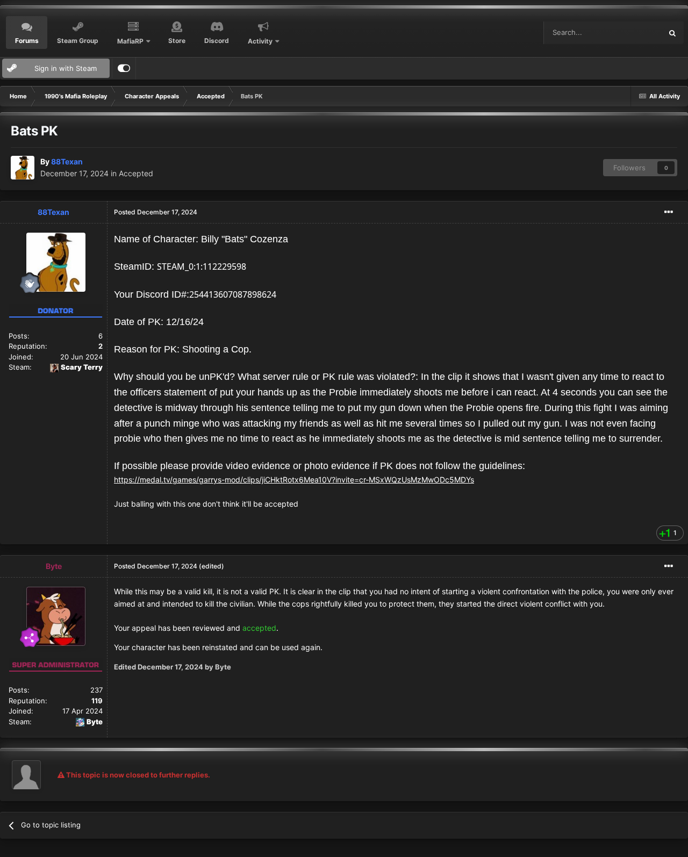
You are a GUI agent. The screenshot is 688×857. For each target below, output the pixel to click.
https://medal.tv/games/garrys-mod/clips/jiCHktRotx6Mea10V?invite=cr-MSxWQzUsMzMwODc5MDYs (294, 479)
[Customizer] (123, 68)
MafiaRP (130, 41)
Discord (216, 41)
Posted (155, 212)
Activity (260, 41)
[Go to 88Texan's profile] (22, 167)
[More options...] (668, 212)
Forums (27, 41)
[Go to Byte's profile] (55, 616)
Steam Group (77, 41)
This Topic (631, 32)
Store (176, 41)
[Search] (672, 32)
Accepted (136, 173)
